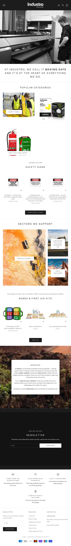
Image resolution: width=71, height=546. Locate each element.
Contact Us (32, 516)
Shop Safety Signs (35, 212)
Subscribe (50, 445)
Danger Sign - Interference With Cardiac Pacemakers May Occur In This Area (35, 198)
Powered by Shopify (42, 537)
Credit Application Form (35, 531)
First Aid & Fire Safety (18, 153)
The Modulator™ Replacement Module (13, 327)
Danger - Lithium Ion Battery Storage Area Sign (13, 197)
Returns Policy (33, 519)
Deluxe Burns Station (58, 326)
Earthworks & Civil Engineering (58, 244)
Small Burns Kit (35, 326)
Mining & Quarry (24, 258)
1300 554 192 (51, 516)
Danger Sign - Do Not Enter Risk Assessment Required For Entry (58, 197)
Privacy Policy (33, 525)
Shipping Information (35, 522)
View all (35, 340)
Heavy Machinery (58, 273)
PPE (43, 119)
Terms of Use (32, 528)
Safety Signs (14, 112)
